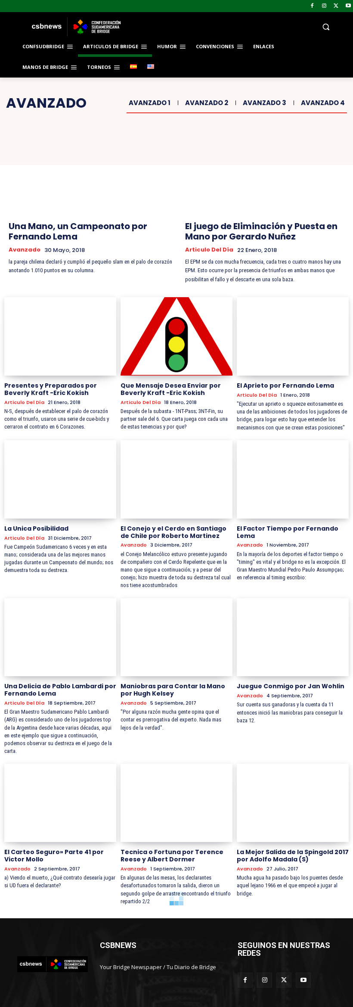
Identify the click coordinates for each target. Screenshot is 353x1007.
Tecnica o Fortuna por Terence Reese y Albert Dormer (172, 856)
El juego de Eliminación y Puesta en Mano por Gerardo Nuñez (261, 231)
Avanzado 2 (206, 103)
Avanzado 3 (264, 103)
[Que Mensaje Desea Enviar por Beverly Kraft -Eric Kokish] (176, 336)
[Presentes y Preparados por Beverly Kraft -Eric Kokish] (60, 336)
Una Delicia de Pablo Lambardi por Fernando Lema (60, 690)
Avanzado (24, 249)
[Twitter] (336, 6)
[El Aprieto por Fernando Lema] (293, 336)
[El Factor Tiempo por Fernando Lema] (293, 479)
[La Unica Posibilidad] (60, 479)
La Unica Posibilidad (36, 528)
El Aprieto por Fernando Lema (285, 385)
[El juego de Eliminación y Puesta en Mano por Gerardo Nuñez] (265, 172)
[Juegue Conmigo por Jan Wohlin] (293, 637)
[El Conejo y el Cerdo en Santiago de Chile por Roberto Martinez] (176, 479)
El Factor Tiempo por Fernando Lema (287, 532)
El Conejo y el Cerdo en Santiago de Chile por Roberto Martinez (173, 532)
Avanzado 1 (149, 103)
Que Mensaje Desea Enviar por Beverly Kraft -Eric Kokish (171, 389)
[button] (235, 27)
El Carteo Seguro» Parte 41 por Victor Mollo (54, 856)
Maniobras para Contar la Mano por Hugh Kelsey (173, 690)
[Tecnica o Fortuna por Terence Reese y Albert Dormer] (176, 803)
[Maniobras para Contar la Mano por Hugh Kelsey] (176, 637)
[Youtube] (348, 6)
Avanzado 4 (323, 103)
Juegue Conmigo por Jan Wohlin (290, 686)
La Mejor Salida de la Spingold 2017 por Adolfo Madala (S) (293, 856)
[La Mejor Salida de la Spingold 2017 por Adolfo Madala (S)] (293, 803)
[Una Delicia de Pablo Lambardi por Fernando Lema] (60, 637)
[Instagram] (324, 6)
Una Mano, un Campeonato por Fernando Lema (78, 231)
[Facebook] (312, 6)
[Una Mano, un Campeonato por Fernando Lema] (88, 172)
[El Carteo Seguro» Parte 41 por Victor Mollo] (60, 803)
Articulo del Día (209, 249)
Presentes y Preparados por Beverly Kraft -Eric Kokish (50, 389)
